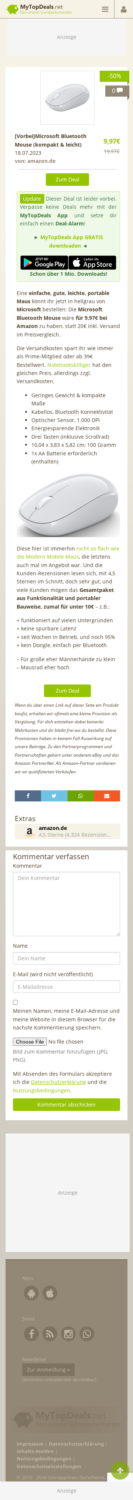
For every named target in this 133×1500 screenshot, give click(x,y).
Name (20, 945)
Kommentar (27, 865)
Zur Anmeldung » (48, 1369)
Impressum (30, 1444)
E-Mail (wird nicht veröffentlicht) (53, 974)
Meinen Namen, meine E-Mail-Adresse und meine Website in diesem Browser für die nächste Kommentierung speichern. (66, 1019)
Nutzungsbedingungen (41, 1090)
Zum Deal (67, 179)
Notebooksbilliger (69, 364)
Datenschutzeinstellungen (49, 1466)
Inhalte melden (35, 1451)
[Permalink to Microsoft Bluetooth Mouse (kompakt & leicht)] (67, 98)
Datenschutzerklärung (58, 1081)
